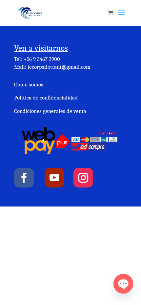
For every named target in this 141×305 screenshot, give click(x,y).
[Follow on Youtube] (54, 178)
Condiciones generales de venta (50, 111)
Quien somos (28, 84)
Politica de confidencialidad (46, 98)
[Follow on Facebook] (24, 178)
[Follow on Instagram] (83, 178)
